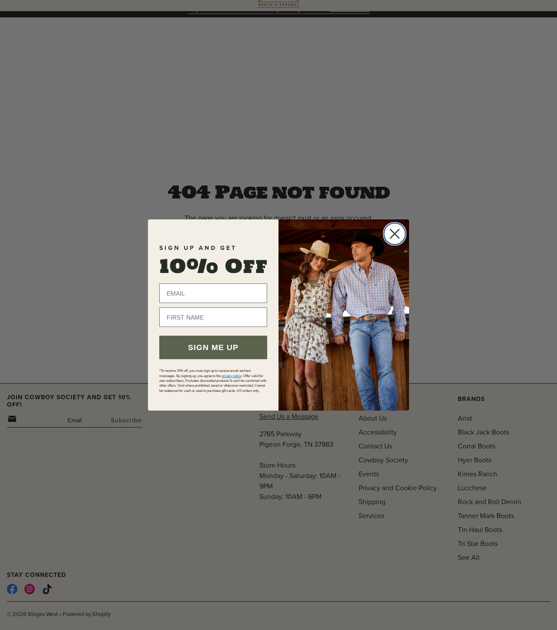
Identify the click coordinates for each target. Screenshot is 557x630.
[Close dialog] (395, 234)
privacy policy (231, 376)
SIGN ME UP (213, 347)
